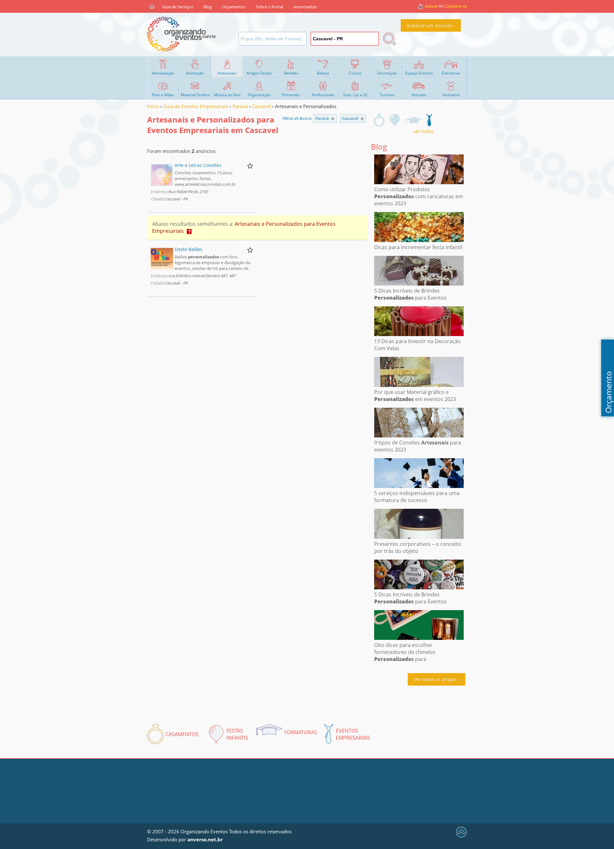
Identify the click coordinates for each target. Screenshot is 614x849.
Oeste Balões (188, 249)
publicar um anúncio (429, 25)
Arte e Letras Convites (198, 165)
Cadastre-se (456, 6)
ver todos (423, 131)
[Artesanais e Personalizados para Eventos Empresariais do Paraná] (362, 119)
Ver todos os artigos (435, 679)
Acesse (431, 6)
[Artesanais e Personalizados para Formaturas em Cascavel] (413, 120)
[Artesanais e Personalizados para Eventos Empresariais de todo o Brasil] (333, 119)
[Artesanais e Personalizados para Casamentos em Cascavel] (379, 120)
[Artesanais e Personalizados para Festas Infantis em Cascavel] (395, 120)
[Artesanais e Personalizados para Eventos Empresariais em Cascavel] (429, 120)
